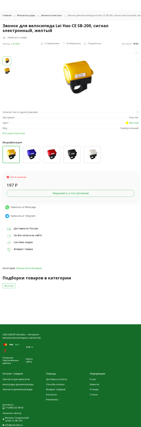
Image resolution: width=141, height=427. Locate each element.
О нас (93, 379)
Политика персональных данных (11, 360)
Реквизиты (52, 399)
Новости (94, 384)
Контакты (51, 394)
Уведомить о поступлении (70, 193)
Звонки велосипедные (29, 268)
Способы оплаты (55, 384)
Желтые (8, 285)
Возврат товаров (55, 389)
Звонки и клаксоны (51, 15)
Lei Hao (15, 43)
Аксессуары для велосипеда (18, 384)
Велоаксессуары (26, 15)
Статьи (94, 394)
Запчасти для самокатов (16, 379)
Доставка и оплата (56, 379)
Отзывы (94, 389)
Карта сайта (29, 360)
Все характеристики (14, 133)
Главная (7, 15)
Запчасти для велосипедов (17, 389)
